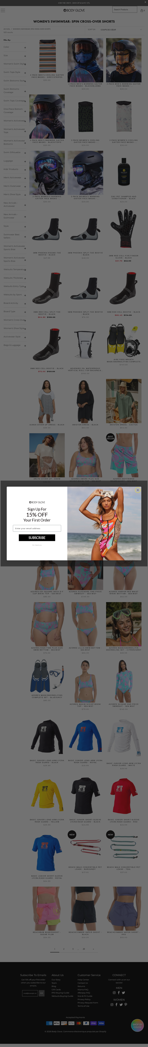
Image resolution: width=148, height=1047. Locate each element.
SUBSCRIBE (37, 537)
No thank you (36, 545)
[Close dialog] (137, 490)
